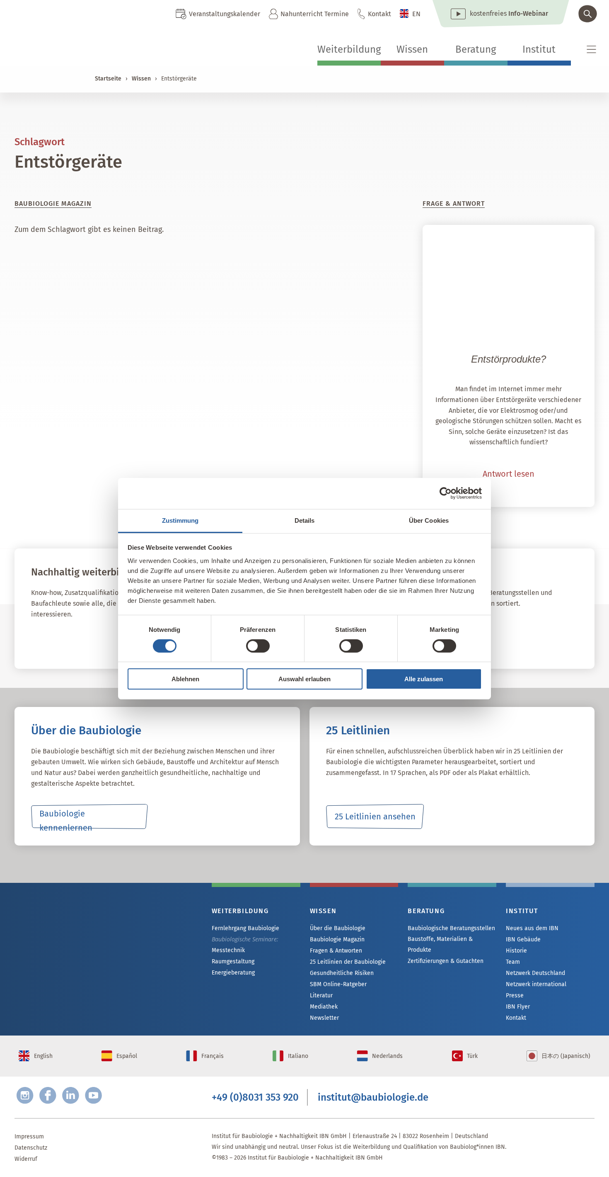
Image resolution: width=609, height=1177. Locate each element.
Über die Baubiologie (337, 928)
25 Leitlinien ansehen (375, 816)
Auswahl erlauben (304, 678)
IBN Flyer (518, 1006)
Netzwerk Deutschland (535, 973)
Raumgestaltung (233, 961)
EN (416, 14)
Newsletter (324, 1017)
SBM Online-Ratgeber (338, 984)
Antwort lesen (508, 474)
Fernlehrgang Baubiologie (245, 928)
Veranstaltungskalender (224, 14)
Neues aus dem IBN (532, 928)
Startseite (108, 78)
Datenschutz (31, 1147)
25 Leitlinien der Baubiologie (348, 961)
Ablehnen (185, 678)
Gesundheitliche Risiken (342, 973)
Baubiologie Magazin (337, 939)
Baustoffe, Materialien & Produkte (440, 944)
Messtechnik (228, 950)
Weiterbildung (349, 49)
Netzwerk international (536, 984)
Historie (516, 950)
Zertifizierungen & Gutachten (445, 961)
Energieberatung (233, 972)
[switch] (258, 646)
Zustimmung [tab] (180, 520)
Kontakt (379, 14)
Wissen (412, 49)
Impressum (29, 1136)
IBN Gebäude (523, 939)
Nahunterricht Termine (314, 14)
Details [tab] (305, 520)
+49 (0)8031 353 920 (255, 1097)
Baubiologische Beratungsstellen (451, 928)
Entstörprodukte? (508, 359)
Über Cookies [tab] (429, 520)
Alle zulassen (423, 678)
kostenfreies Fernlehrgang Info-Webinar (97, 941)
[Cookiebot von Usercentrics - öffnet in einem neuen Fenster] (445, 493)
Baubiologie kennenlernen (65, 819)
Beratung (475, 49)
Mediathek (324, 1006)
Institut (539, 49)
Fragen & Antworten (336, 950)
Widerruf (26, 1158)
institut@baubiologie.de (373, 1097)
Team (513, 961)
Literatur (321, 995)
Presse (515, 995)
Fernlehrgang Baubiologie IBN (97, 640)
